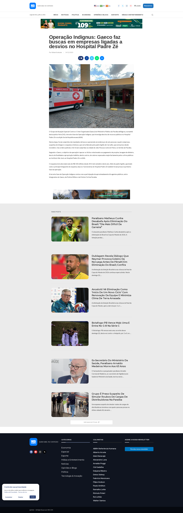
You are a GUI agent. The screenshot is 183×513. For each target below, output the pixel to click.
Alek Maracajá (99, 456)
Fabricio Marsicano (101, 478)
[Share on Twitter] (92, 58)
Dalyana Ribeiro (100, 471)
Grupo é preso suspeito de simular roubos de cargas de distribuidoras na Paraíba (110, 396)
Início (55, 15)
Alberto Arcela (99, 452)
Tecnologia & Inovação (71, 476)
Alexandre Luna (100, 460)
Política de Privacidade (10, 492)
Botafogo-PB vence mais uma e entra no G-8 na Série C (111, 324)
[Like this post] (81, 58)
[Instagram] (126, 5)
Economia (86, 15)
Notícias (65, 15)
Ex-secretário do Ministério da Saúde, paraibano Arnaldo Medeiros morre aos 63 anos (110, 363)
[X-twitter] (44, 452)
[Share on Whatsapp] (97, 58)
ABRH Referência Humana (104, 449)
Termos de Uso (22, 492)
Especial (65, 452)
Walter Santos (99, 501)
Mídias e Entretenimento (132, 15)
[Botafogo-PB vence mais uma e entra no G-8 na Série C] (70, 333)
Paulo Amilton (99, 486)
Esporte (115, 15)
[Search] (152, 14)
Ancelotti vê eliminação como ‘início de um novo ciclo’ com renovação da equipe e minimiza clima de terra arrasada (111, 294)
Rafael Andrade (57, 52)
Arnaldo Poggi (99, 463)
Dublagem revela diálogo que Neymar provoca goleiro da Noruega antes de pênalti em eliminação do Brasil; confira (110, 260)
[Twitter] (122, 5)
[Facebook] (118, 5)
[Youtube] (130, 5)
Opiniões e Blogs (101, 15)
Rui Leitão (97, 497)
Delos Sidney (99, 475)
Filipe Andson (99, 482)
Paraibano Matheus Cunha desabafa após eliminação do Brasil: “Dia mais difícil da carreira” (109, 223)
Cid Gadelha (98, 467)
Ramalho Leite (99, 489)
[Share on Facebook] (87, 58)
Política (75, 15)
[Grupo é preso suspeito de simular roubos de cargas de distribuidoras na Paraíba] (70, 404)
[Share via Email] (102, 58)
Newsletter (148, 6)
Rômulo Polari (99, 493)
